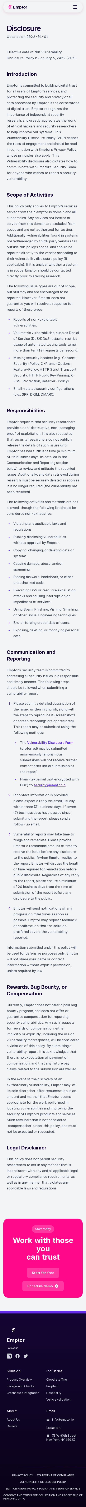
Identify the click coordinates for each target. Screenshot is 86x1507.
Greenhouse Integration (23, 1393)
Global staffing (56, 1379)
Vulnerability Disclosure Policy (43, 1481)
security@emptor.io (50, 785)
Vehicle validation (58, 1399)
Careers (12, 1426)
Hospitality (53, 1393)
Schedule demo (40, 1286)
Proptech (52, 1386)
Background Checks (20, 1386)
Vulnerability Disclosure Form (50, 742)
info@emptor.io (62, 1419)
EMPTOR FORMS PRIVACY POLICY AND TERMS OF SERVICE (43, 1488)
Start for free (43, 1273)
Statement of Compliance (55, 1475)
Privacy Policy (22, 1475)
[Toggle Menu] (75, 7)
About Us (13, 1419)
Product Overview (19, 1379)
